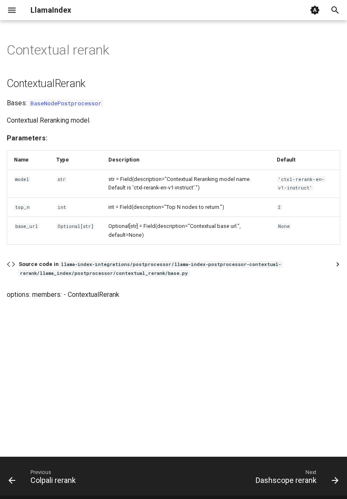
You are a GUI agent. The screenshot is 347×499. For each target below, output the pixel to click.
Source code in (150, 268)
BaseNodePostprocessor (66, 103)
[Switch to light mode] (314, 10)
